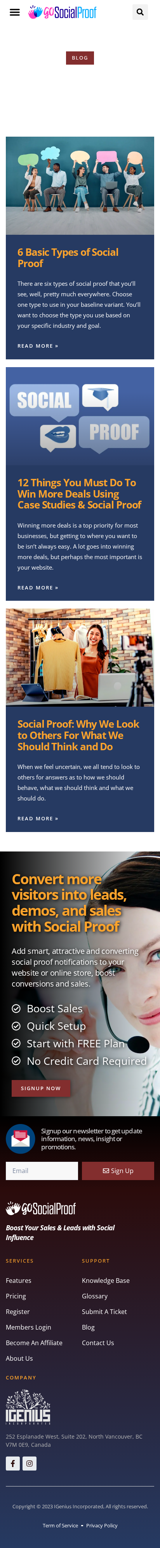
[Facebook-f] (13, 1464)
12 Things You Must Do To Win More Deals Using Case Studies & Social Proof (79, 493)
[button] (15, 12)
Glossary (95, 1296)
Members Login (28, 1327)
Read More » (38, 345)
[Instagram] (30, 1464)
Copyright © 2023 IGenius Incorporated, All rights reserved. (80, 1506)
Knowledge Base (106, 1280)
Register (18, 1311)
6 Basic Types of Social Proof (67, 257)
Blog (88, 1327)
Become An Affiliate (34, 1343)
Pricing (16, 1296)
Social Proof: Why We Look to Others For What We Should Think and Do (78, 735)
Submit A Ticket (104, 1311)
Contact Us (98, 1343)
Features (18, 1280)
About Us (19, 1358)
